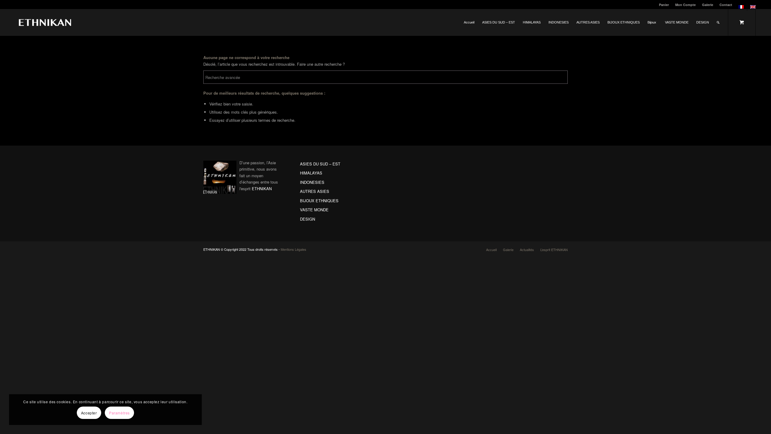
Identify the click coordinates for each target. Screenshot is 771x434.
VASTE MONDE (314, 209)
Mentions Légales (293, 249)
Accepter (89, 412)
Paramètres (119, 412)
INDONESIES (312, 182)
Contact (725, 4)
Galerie (707, 4)
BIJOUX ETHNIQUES (319, 200)
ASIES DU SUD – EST (320, 164)
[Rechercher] (718, 22)
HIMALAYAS (311, 173)
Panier (664, 4)
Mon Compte (685, 4)
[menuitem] (664, 4)
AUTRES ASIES (314, 191)
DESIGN (307, 219)
